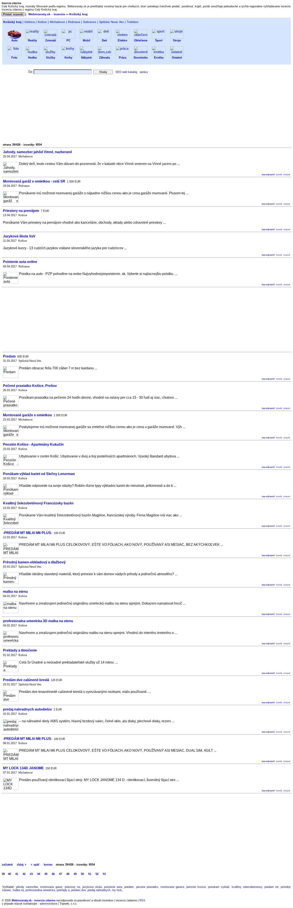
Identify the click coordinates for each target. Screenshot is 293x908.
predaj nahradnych (99, 890)
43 (31, 874)
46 (53, 874)
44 (38, 874)
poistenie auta (113, 886)
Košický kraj (78, 14)
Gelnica (29, 22)
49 (75, 874)
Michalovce (57, 22)
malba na (18, 890)
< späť (35, 864)
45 (45, 874)
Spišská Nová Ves (111, 22)
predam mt (271, 886)
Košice (42, 22)
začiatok (8, 864)
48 (67, 874)
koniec (48, 864)
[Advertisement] (132, 110)
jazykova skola (92, 886)
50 (82, 874)
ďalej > (21, 864)
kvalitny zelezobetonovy (247, 886)
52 (96, 874)
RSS (142, 900)
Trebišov (132, 22)
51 (89, 874)
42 (24, 874)
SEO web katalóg (126, 72)
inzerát (279, 174)
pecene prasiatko (147, 886)
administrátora (48, 903)
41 (16, 874)
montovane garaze (172, 886)
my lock (117, 890)
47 (60, 874)
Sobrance (89, 22)
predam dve (78, 890)
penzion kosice (196, 886)
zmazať (286, 174)
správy (144, 72)
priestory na (72, 886)
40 (9, 874)
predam (129, 886)
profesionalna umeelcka (40, 890)
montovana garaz (51, 886)
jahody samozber (27, 886)
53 (104, 874)
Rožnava (74, 22)
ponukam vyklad (218, 886)
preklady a (63, 890)
